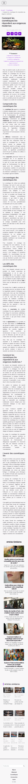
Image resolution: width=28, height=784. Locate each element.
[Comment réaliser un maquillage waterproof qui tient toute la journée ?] (14, 629)
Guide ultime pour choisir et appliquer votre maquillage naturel (14, 587)
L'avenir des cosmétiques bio (13, 65)
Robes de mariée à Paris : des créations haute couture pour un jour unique (14, 612)
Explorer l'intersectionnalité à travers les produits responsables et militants (14, 664)
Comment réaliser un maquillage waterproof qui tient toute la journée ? (14, 638)
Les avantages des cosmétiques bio (13, 57)
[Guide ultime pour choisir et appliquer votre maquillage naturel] (14, 577)
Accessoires (14, 777)
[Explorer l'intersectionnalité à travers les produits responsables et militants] (14, 655)
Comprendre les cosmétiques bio (13, 56)
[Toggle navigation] (4, 2)
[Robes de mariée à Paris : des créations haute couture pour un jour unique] (14, 603)
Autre (14, 779)
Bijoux (14, 769)
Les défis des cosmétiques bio (13, 59)
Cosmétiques (9, 10)
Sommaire (14, 53)
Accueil (3, 10)
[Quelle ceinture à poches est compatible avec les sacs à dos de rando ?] (14, 551)
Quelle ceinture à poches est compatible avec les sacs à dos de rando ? (14, 561)
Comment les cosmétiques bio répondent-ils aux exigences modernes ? (13, 62)
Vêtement (14, 772)
